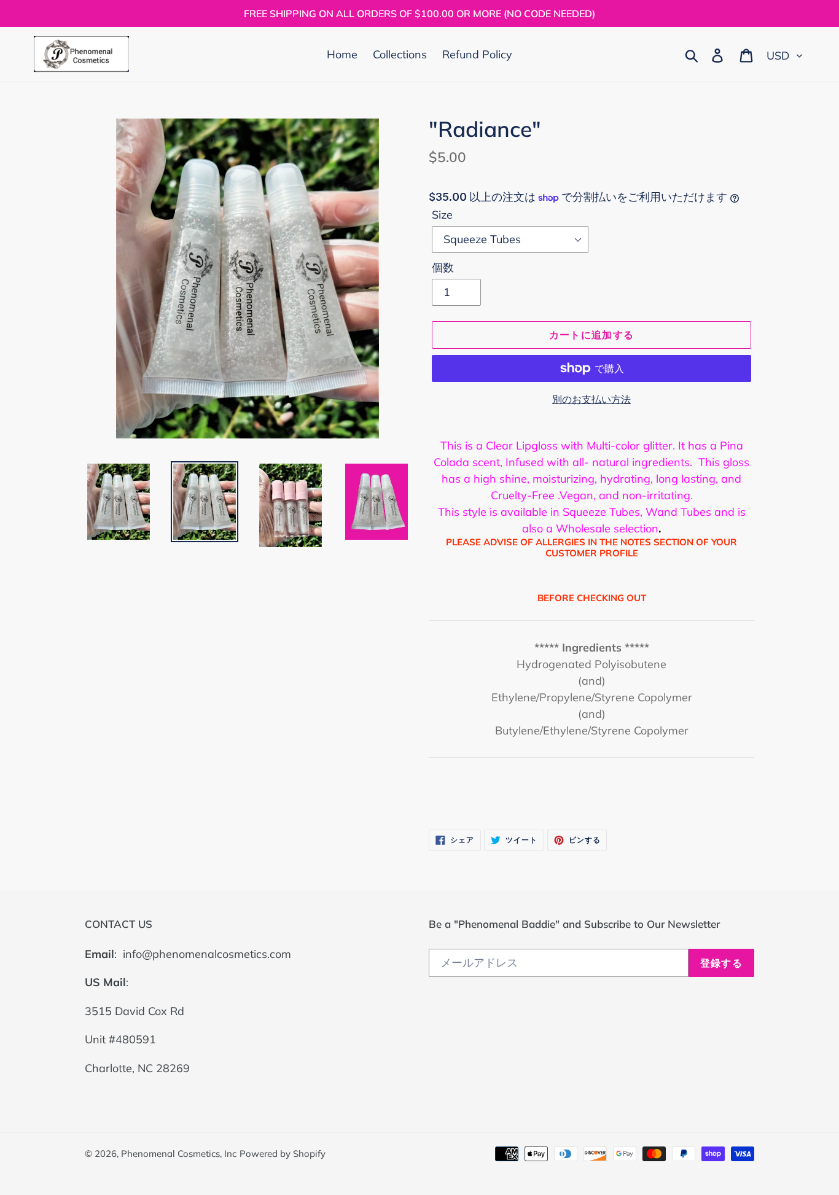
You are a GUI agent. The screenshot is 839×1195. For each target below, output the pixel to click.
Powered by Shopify (283, 1153)
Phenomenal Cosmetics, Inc (178, 1153)
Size (442, 215)
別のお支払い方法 (591, 399)
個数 (443, 267)
